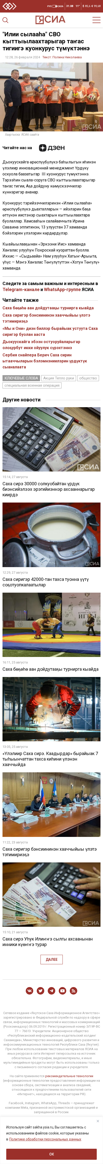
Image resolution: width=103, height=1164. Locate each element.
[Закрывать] (98, 1121)
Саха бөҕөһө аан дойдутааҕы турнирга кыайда (48, 308)
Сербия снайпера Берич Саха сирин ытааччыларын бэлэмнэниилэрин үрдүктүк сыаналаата (44, 361)
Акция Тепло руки (58, 378)
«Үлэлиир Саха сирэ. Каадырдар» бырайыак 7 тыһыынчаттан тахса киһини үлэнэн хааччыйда (50, 759)
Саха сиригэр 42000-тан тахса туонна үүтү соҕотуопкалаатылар (45, 582)
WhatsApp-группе (62, 289)
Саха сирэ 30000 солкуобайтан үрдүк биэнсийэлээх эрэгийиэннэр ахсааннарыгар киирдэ (48, 489)
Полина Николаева (67, 57)
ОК (51, 1154)
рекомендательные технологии (69, 1076)
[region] (51, 1140)
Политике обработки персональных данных (45, 1139)
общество (88, 378)
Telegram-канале (21, 289)
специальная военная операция (32, 385)
